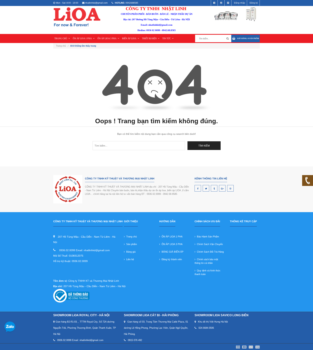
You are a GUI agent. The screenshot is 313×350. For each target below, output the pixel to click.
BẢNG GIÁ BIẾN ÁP (171, 251)
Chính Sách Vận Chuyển (209, 244)
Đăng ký (254, 3)
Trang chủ (131, 236)
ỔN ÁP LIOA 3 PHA (106, 38)
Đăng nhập (239, 3)
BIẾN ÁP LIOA (129, 38)
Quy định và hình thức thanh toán (207, 272)
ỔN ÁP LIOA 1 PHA (82, 38)
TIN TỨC (166, 38)
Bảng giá (130, 251)
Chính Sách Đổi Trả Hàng (209, 251)
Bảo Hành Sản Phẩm (207, 236)
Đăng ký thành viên (171, 259)
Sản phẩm (131, 244)
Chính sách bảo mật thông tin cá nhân (206, 261)
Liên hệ (129, 259)
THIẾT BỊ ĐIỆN (149, 38)
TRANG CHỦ (60, 38)
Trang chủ (62, 46)
